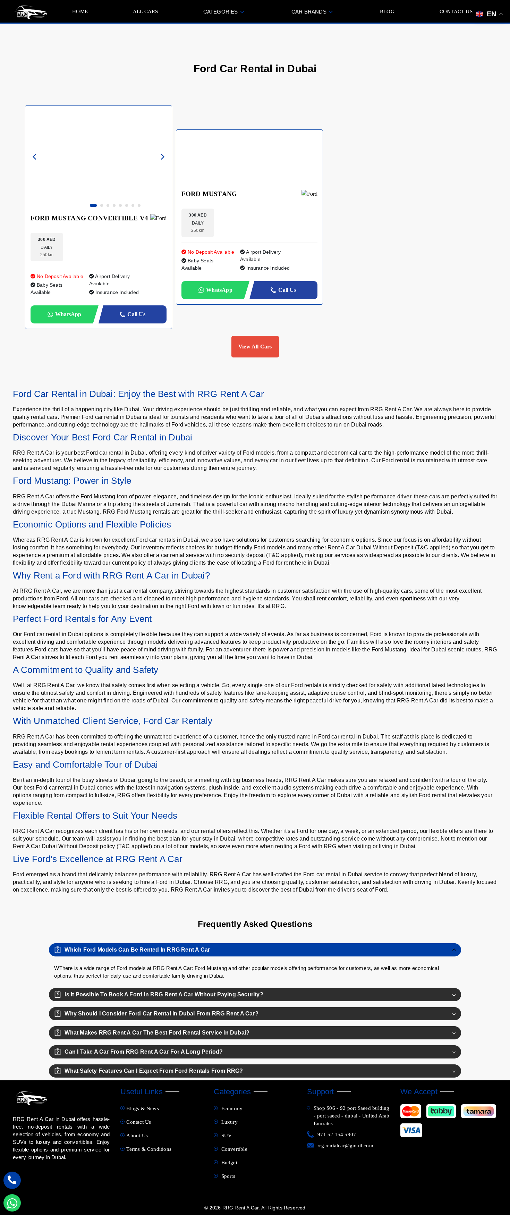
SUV (226, 1135)
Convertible (233, 1149)
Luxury (228, 1122)
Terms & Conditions (148, 1149)
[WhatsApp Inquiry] (12, 1203)
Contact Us (456, 11)
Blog (387, 11)
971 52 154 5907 (336, 1134)
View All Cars (255, 346)
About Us (137, 1135)
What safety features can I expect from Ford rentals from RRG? (154, 1071)
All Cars (145, 11)
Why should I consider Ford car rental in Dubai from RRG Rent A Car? (161, 1013)
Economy (231, 1108)
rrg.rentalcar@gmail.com (345, 1145)
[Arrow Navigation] (35, 158)
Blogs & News (142, 1108)
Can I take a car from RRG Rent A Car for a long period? (144, 1052)
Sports (227, 1176)
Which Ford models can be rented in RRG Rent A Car (137, 950)
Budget (228, 1162)
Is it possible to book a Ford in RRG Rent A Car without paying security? (164, 994)
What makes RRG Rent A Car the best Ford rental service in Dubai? (157, 1033)
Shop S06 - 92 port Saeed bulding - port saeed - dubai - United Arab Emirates (352, 1115)
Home (80, 11)
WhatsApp (68, 314)
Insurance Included (116, 292)
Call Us (136, 314)
